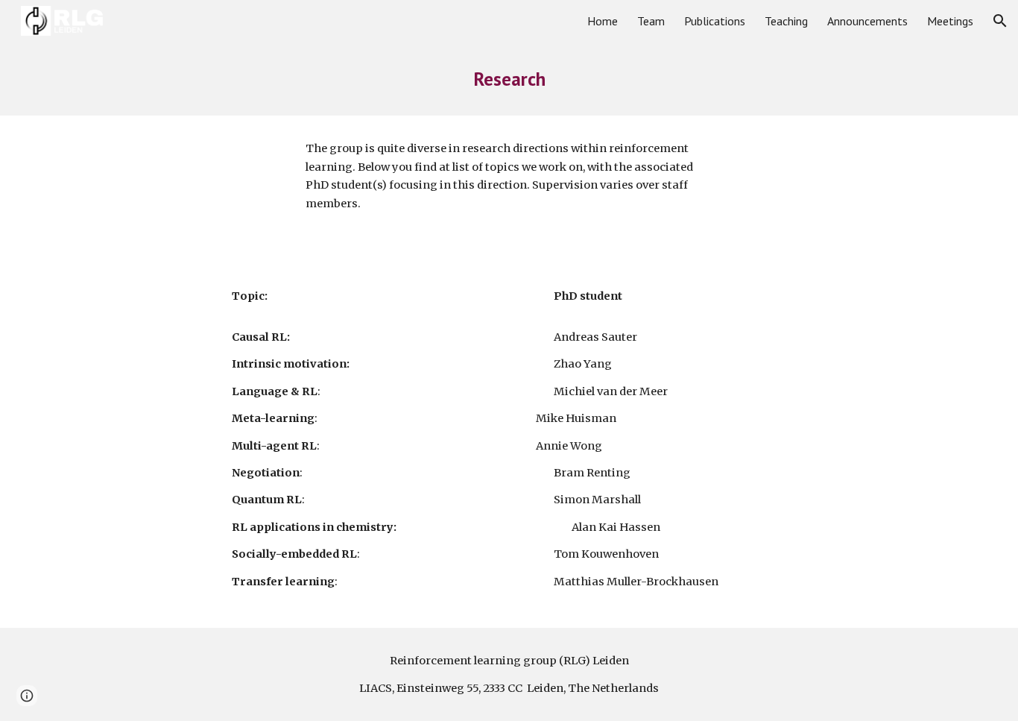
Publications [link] (714, 20)
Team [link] (651, 20)
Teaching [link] (786, 20)
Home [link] (602, 20)
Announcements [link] (867, 20)
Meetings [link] (950, 20)
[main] (509, 79)
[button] (1000, 21)
